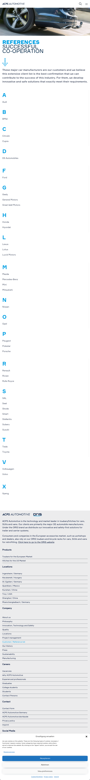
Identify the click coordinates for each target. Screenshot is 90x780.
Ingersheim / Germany (12, 574)
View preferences (45, 771)
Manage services (9, 752)
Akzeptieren (45, 758)
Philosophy (7, 622)
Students (6, 692)
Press (4, 650)
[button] (86, 736)
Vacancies (6, 671)
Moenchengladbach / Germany (16, 602)
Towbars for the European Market (17, 557)
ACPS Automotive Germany (14, 713)
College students (10, 688)
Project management (11, 638)
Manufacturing (9, 658)
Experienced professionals (14, 679)
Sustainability (8, 654)
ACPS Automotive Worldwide (15, 717)
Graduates (7, 683)
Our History (7, 646)
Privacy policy (48, 777)
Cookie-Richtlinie (37, 777)
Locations (6, 634)
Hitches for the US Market (14, 561)
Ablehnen (45, 765)
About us (6, 617)
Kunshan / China (9, 590)
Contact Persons (9, 696)
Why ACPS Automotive (12, 675)
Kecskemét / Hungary (12, 578)
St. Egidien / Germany (12, 582)
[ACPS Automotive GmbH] (13, 4)
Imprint (56, 777)
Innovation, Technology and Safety (18, 626)
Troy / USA (7, 594)
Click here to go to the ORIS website (36, 542)
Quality (5, 630)
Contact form (8, 709)
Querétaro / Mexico (11, 586)
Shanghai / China (10, 598)
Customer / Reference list (13, 642)
